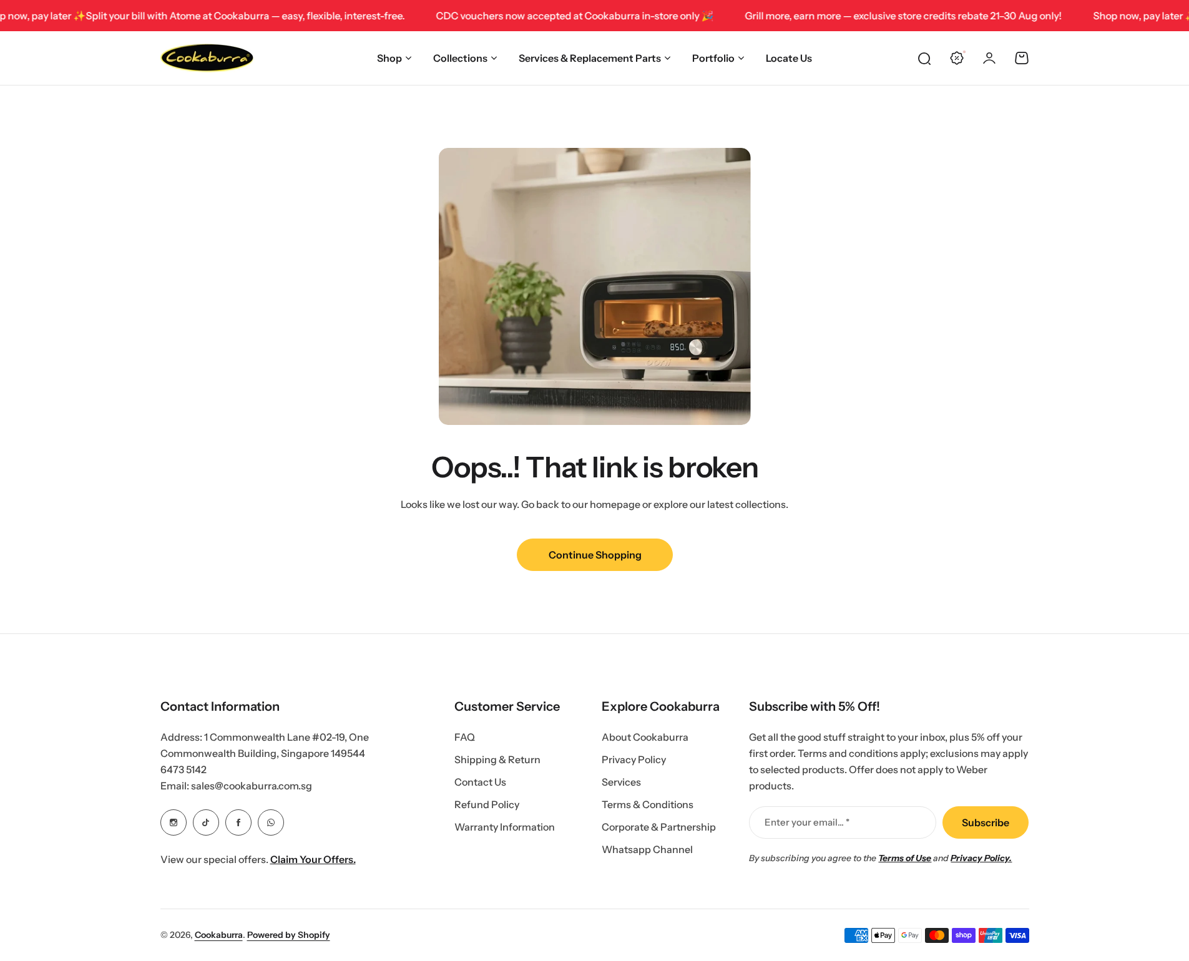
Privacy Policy (634, 759)
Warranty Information (504, 827)
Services (621, 782)
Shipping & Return (497, 759)
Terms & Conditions (647, 804)
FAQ (464, 737)
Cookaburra (219, 934)
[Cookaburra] (207, 58)
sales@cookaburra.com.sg (251, 785)
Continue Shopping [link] (594, 555)
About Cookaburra (645, 737)
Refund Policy (486, 804)
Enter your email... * (807, 822)
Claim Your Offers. (313, 859)
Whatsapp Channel (647, 849)
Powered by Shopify (288, 934)
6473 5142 (183, 769)
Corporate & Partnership (659, 827)
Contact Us (480, 782)
